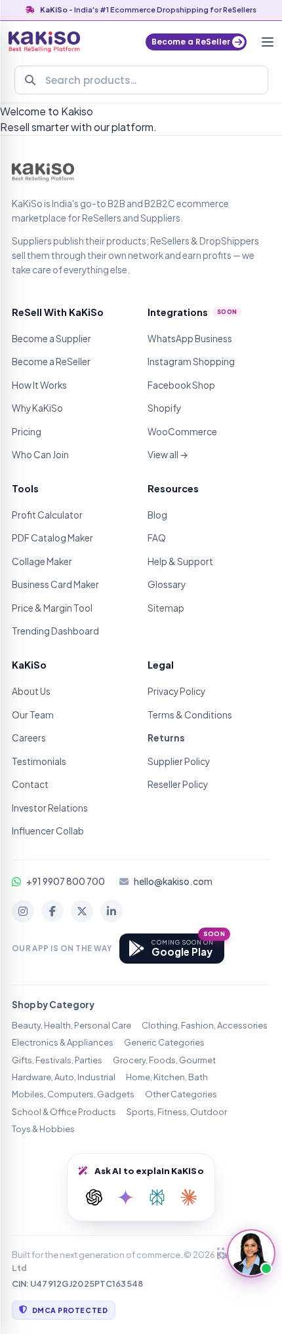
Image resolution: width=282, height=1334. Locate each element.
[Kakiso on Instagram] (23, 911)
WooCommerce (182, 431)
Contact (30, 784)
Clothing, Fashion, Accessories (205, 1025)
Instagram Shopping (191, 361)
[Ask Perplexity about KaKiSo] (156, 1197)
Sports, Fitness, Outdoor (177, 1112)
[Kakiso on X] (82, 911)
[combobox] (141, 80)
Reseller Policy (178, 784)
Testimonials (39, 761)
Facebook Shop (181, 385)
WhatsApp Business (190, 338)
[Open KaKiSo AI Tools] (251, 1253)
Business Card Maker (55, 584)
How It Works (39, 385)
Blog (157, 514)
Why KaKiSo (37, 408)
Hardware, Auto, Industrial (63, 1077)
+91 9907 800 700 (65, 881)
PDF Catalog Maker (52, 537)
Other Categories (181, 1094)
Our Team (33, 714)
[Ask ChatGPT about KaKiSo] (93, 1197)
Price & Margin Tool (52, 608)
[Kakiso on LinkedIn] (111, 911)
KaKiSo (54, 9)
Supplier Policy (179, 761)
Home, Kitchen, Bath (167, 1077)
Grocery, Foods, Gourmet (164, 1060)
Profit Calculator (47, 514)
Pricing (26, 431)
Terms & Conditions (190, 714)
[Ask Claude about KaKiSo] (188, 1197)
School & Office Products (64, 1112)
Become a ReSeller (51, 361)
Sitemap (166, 608)
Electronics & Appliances (62, 1042)
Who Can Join (40, 454)
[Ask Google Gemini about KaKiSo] (125, 1197)
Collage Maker (42, 561)
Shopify (164, 408)
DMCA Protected (70, 1310)
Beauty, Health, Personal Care (71, 1025)
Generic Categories (164, 1042)
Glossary (167, 584)
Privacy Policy (176, 691)
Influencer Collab (48, 830)
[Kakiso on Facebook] (52, 911)
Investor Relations (50, 808)
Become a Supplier (51, 338)
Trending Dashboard (55, 631)
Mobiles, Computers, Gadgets (73, 1094)
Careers (29, 737)
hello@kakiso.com (173, 881)
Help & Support (180, 561)
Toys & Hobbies (43, 1129)
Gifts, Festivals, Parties (57, 1060)
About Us (31, 691)
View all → (168, 454)
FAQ (157, 537)
